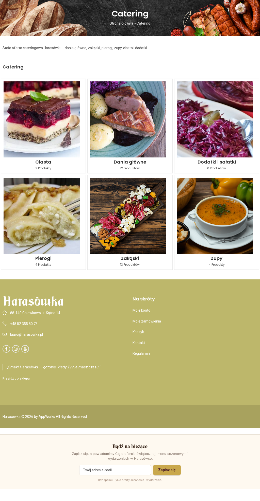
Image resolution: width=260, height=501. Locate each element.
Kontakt (139, 343)
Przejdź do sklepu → (18, 378)
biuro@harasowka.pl (26, 334)
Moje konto (141, 310)
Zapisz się (167, 470)
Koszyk (138, 332)
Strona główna (121, 23)
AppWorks (47, 417)
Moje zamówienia (147, 321)
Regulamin (141, 353)
